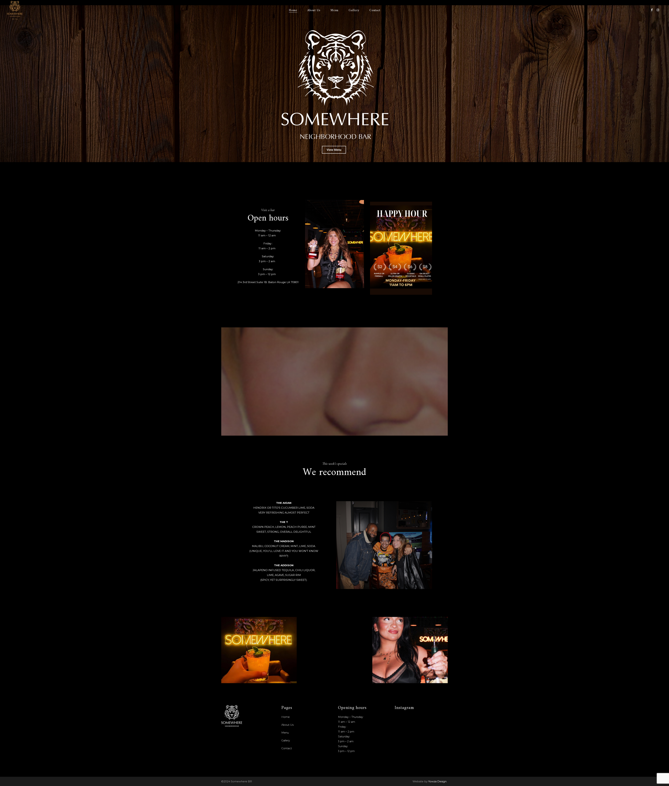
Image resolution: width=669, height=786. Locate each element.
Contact (286, 748)
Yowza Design (437, 781)
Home (285, 717)
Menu (285, 732)
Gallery (285, 740)
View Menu (334, 149)
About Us (287, 724)
